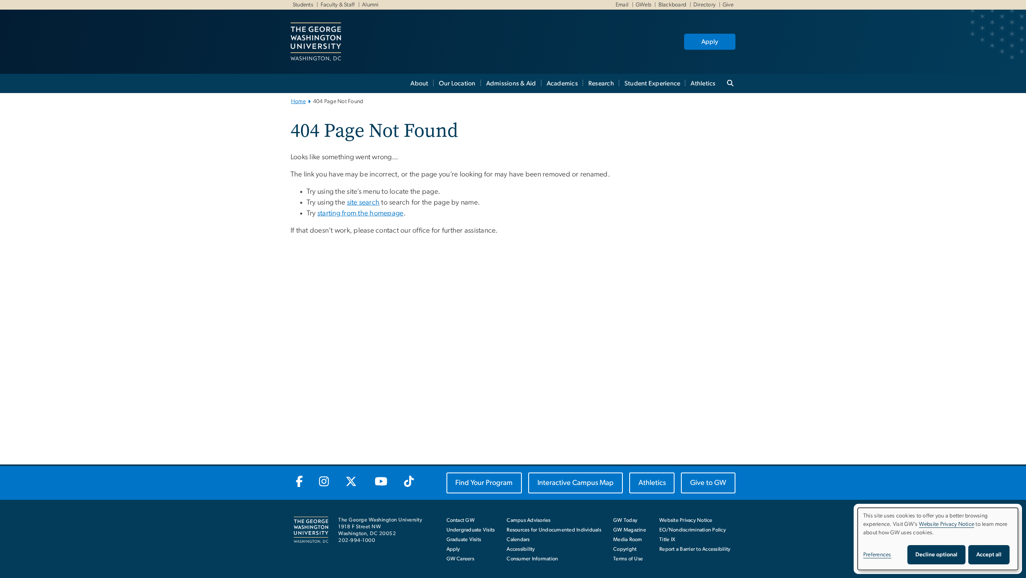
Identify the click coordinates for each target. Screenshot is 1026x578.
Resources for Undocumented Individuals (554, 530)
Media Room (627, 539)
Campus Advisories (528, 520)
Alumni (370, 5)
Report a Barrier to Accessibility (694, 549)
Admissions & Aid (511, 83)
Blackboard (672, 5)
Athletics (703, 83)
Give (728, 5)
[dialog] (938, 539)
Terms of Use (628, 559)
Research (601, 83)
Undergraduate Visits (470, 530)
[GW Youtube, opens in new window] (381, 482)
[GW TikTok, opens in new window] (409, 482)
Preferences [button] (877, 555)
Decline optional (936, 555)
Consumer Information (532, 559)
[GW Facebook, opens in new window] (299, 482)
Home (298, 101)
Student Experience (652, 83)
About (419, 83)
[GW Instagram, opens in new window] (324, 482)
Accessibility (521, 549)
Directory (704, 5)
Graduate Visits (463, 539)
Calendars (518, 539)
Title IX (667, 539)
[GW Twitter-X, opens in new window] (351, 482)
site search (363, 202)
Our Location (457, 83)
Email (622, 5)
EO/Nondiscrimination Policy (692, 530)
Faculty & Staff (338, 5)
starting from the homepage (360, 213)
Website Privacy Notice (686, 520)
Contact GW (460, 520)
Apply (709, 42)
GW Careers (460, 559)
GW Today (625, 520)
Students (303, 5)
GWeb (643, 5)
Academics (562, 83)
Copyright (624, 549)
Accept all (989, 555)
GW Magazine (629, 530)
